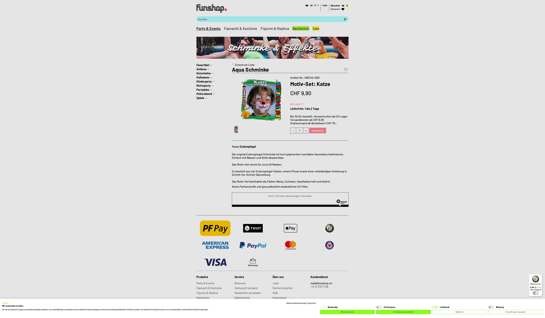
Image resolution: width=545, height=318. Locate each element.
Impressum (312, 303)
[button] (6, 303)
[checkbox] (323, 307)
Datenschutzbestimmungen (296, 303)
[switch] (535, 293)
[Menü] (540, 275)
